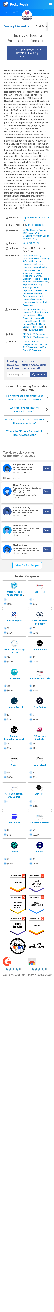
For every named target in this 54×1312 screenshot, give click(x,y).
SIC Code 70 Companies (35, 334)
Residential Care (40, 281)
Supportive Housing (32, 284)
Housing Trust (36, 327)
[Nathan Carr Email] (7, 530)
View (46, 468)
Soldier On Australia (39, 678)
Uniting (26, 309)
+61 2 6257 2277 (31, 243)
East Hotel (39, 794)
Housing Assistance (32, 302)
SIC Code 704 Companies (35, 337)
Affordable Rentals (32, 258)
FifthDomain (14, 822)
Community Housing (32, 273)
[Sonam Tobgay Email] (7, 511)
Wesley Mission (38, 309)
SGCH (42, 321)
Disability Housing (31, 278)
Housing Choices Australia (35, 312)
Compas (14, 851)
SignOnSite (40, 707)
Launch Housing (30, 321)
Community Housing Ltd (34, 318)
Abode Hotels (40, 649)
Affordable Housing (32, 255)
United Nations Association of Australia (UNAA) (14, 595)
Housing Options (31, 287)
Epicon (39, 851)
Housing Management (33, 299)
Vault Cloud (40, 765)
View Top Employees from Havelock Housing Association (27, 53)
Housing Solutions (40, 267)
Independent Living (32, 276)
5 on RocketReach (35, 225)
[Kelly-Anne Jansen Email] (7, 468)
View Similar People (27, 565)
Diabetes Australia (40, 822)
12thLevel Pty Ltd (14, 707)
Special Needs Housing (34, 296)
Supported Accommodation (36, 290)
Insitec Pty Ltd (14, 620)
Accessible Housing (32, 293)
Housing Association (32, 270)
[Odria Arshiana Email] (7, 491)
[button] (51, 26)
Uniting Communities (32, 315)
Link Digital (14, 678)
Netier (14, 765)
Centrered (39, 592)
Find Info (40, 374)
